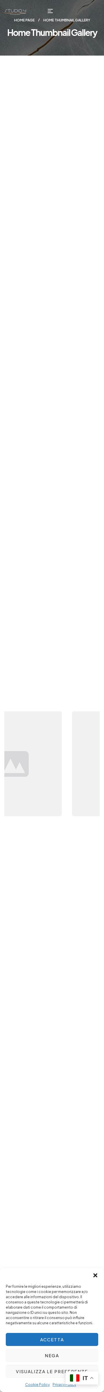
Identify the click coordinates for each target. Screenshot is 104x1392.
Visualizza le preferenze (52, 1371)
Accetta (52, 1339)
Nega (52, 1355)
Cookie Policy (37, 1384)
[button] (95, 1275)
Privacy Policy (64, 1384)
